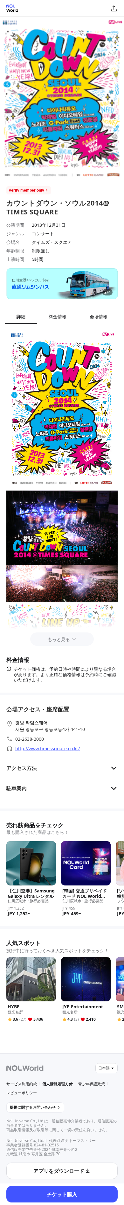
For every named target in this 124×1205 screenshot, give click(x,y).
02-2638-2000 (29, 739)
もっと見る (59, 639)
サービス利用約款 (21, 1084)
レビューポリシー (21, 1092)
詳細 (21, 317)
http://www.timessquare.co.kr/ (47, 748)
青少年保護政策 (91, 1084)
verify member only (26, 190)
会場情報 (98, 317)
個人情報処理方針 (57, 1084)
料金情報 (57, 317)
